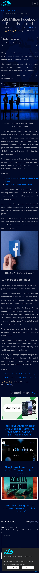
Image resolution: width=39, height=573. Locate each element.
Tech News (11, 11)
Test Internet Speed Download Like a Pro (20, 377)
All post (35, 393)
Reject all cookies (28, 568)
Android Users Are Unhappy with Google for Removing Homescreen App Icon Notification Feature (19, 430)
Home (3, 11)
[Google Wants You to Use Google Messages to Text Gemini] (19, 450)
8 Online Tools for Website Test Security (20, 374)
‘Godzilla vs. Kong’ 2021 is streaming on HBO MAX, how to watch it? (19, 508)
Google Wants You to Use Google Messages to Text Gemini (19, 469)
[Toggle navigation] (35, 3)
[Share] (35, 28)
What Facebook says (13, 43)
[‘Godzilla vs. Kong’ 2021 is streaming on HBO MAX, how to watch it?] (19, 488)
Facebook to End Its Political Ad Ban (18, 185)
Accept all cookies (13, 568)
